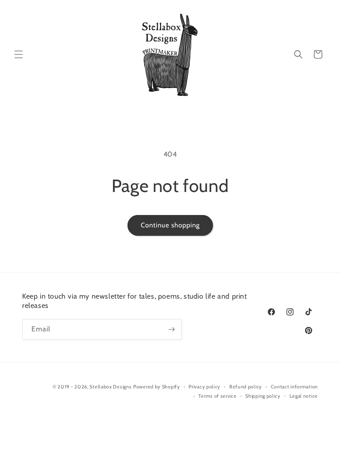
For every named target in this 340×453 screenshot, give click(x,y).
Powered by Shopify (156, 387)
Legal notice (304, 396)
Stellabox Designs (110, 387)
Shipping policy (263, 396)
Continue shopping (170, 225)
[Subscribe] (171, 329)
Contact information (294, 387)
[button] (18, 54)
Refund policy (245, 387)
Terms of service (217, 396)
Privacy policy (204, 387)
